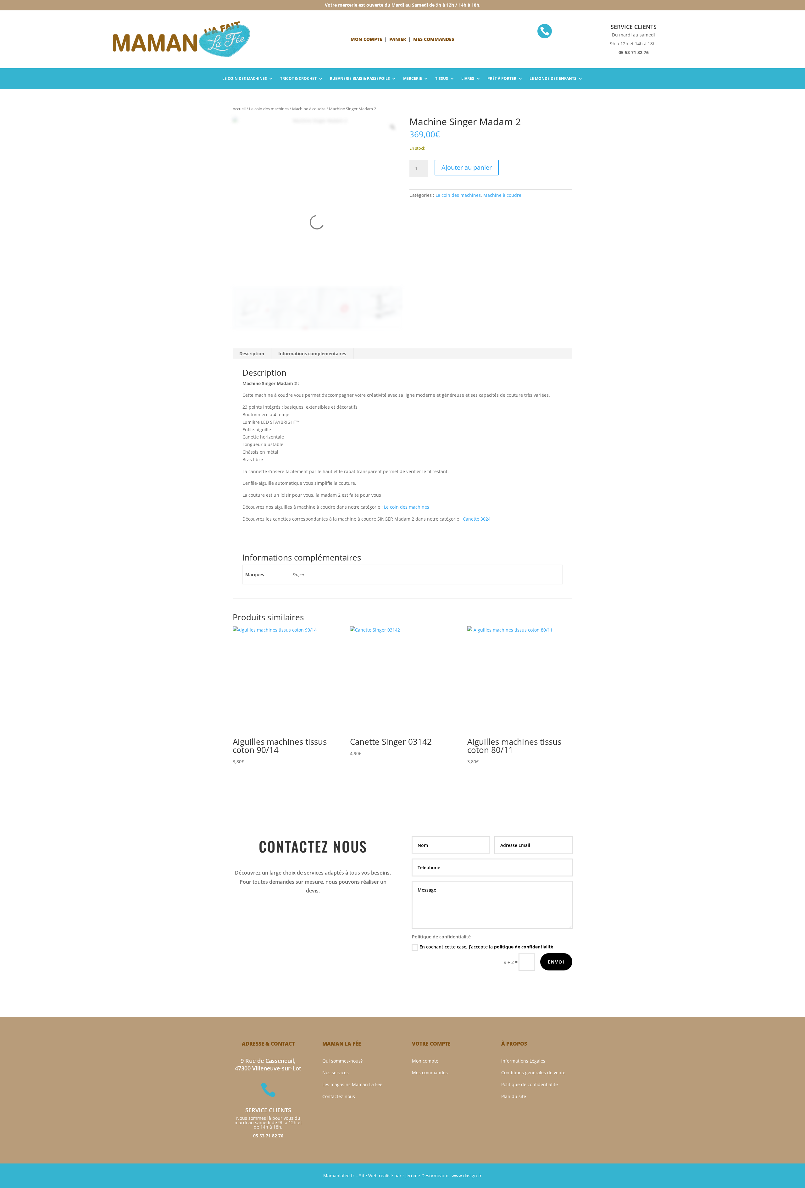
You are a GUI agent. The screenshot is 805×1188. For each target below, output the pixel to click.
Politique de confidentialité (529, 1084)
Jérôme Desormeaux (426, 1176)
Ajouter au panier (466, 167)
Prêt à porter (501, 78)
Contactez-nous (338, 1096)
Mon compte (366, 39)
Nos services (335, 1072)
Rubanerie (360, 78)
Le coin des (244, 78)
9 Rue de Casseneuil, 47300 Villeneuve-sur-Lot (268, 1064)
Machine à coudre (308, 109)
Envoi (556, 962)
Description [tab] (251, 353)
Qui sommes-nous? (342, 1061)
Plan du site (513, 1096)
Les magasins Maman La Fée (352, 1084)
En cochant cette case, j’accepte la (486, 947)
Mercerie (412, 78)
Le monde (553, 78)
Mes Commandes (433, 39)
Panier (397, 39)
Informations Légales (523, 1061)
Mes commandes (430, 1072)
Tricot (298, 78)
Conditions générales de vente (533, 1072)
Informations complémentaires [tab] (312, 353)
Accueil (239, 109)
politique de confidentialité (523, 947)
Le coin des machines (269, 109)
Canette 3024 (477, 519)
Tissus (441, 78)
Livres (467, 78)
